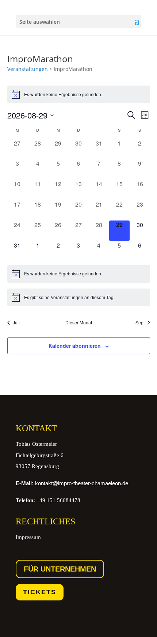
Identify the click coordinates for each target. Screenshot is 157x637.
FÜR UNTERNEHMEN (60, 569)
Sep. (140, 322)
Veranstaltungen (27, 68)
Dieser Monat (78, 322)
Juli (16, 322)
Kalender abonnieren (75, 345)
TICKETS (39, 592)
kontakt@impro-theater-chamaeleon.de (72, 483)
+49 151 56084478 (48, 500)
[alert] (78, 94)
